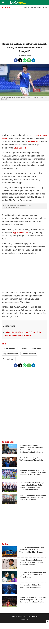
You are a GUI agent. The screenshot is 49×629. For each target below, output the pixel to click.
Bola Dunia (7, 7)
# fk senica (23, 348)
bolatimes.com (20, 616)
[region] (24, 25)
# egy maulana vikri (10, 353)
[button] (3, 2)
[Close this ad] (47, 621)
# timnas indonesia (28, 353)
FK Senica (36, 135)
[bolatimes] (18, 2)
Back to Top (24, 619)
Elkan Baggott (20, 148)
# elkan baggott (9, 348)
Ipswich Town (34, 142)
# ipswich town (8, 359)
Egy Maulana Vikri (20, 233)
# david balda (36, 348)
